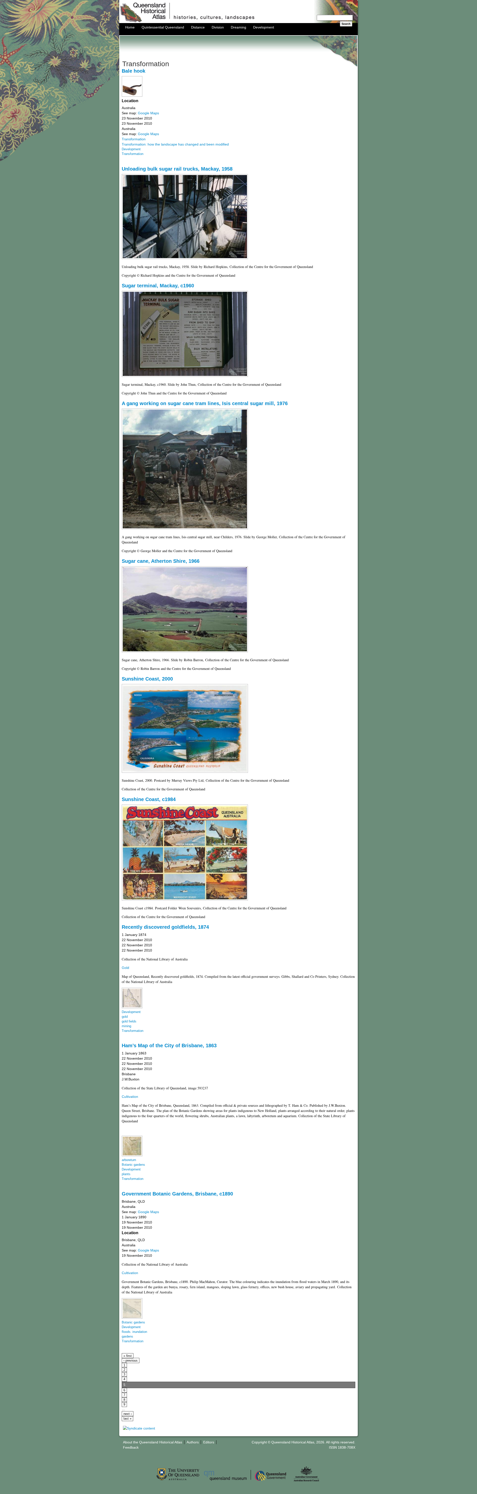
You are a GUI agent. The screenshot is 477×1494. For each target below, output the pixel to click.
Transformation (134, 139)
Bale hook (133, 71)
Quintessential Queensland (163, 27)
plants (126, 1174)
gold (125, 1016)
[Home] (238, 22)
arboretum (129, 1160)
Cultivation (130, 1097)
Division (218, 27)
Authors (193, 1442)
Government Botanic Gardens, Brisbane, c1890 (177, 1193)
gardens (127, 1336)
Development (263, 27)
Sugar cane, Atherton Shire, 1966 (160, 561)
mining (126, 1026)
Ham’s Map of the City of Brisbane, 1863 (169, 1045)
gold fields (129, 1021)
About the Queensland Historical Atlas (152, 1442)
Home (130, 27)
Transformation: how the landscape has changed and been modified (175, 144)
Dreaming (238, 27)
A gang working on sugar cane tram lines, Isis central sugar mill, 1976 (205, 403)
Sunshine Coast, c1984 (149, 799)
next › (127, 1414)
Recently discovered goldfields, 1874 (165, 927)
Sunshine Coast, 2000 (147, 679)
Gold (125, 968)
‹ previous (130, 1360)
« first (127, 1356)
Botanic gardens (133, 1164)
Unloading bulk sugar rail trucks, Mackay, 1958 (177, 169)
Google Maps (148, 113)
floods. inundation (134, 1332)
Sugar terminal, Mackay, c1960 (158, 285)
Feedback (131, 1447)
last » (127, 1418)
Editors (208, 1442)
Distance (198, 27)
